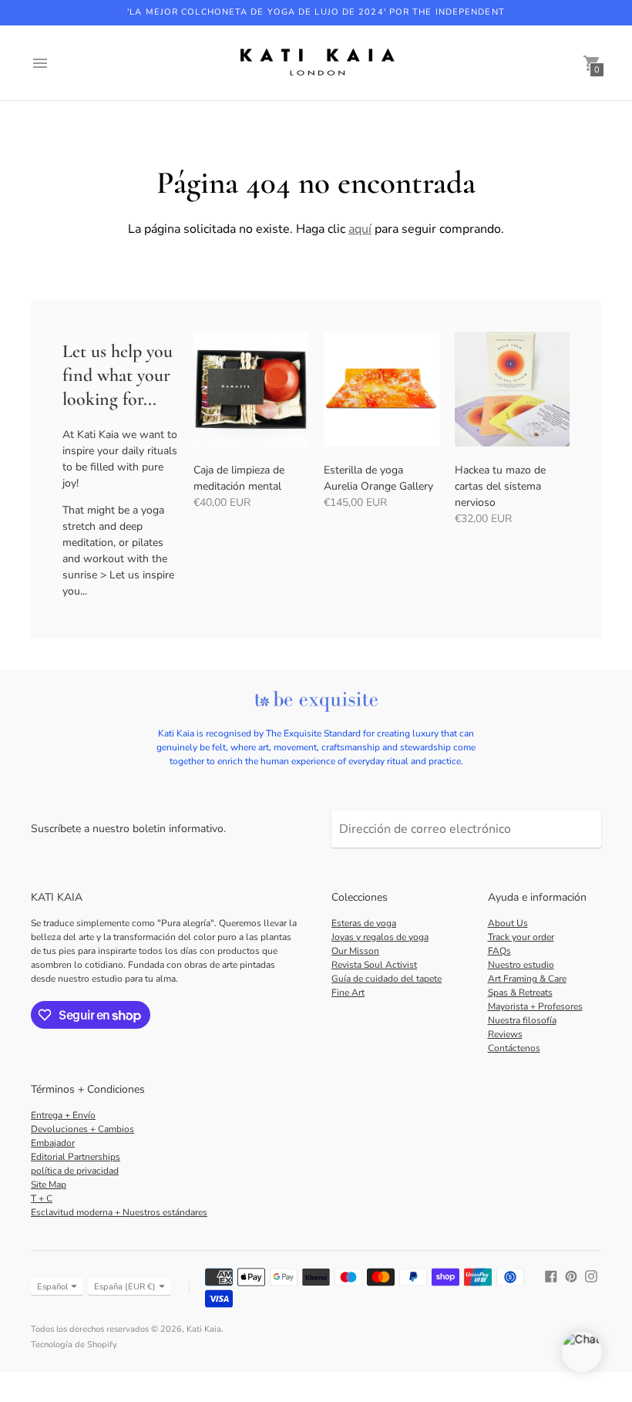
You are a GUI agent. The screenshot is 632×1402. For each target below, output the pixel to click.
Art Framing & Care (527, 978)
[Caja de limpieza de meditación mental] (251, 389)
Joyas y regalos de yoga (380, 937)
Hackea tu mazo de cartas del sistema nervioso (500, 486)
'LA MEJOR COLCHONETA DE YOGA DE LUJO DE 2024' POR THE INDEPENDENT (316, 12)
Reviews (505, 1034)
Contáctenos (514, 1048)
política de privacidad (75, 1170)
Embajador (53, 1143)
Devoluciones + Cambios (82, 1129)
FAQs (499, 951)
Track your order (521, 937)
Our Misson (355, 951)
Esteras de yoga (363, 923)
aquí (359, 229)
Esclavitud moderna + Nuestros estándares (119, 1212)
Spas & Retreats (520, 992)
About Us (508, 923)
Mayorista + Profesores (535, 1006)
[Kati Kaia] (316, 63)
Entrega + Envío (63, 1115)
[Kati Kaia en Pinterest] (571, 1276)
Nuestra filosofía (522, 1020)
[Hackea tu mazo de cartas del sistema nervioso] (512, 389)
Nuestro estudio (521, 965)
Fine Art (348, 992)
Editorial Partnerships (75, 1157)
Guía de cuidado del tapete (386, 978)
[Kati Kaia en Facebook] (551, 1276)
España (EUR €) (125, 1286)
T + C (41, 1198)
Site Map (48, 1184)
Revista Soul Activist (374, 965)
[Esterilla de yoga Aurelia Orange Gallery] (381, 389)
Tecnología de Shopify (74, 1344)
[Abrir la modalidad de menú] (40, 63)
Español (52, 1286)
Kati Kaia (204, 1329)
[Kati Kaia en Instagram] (591, 1276)
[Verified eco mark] (316, 702)
